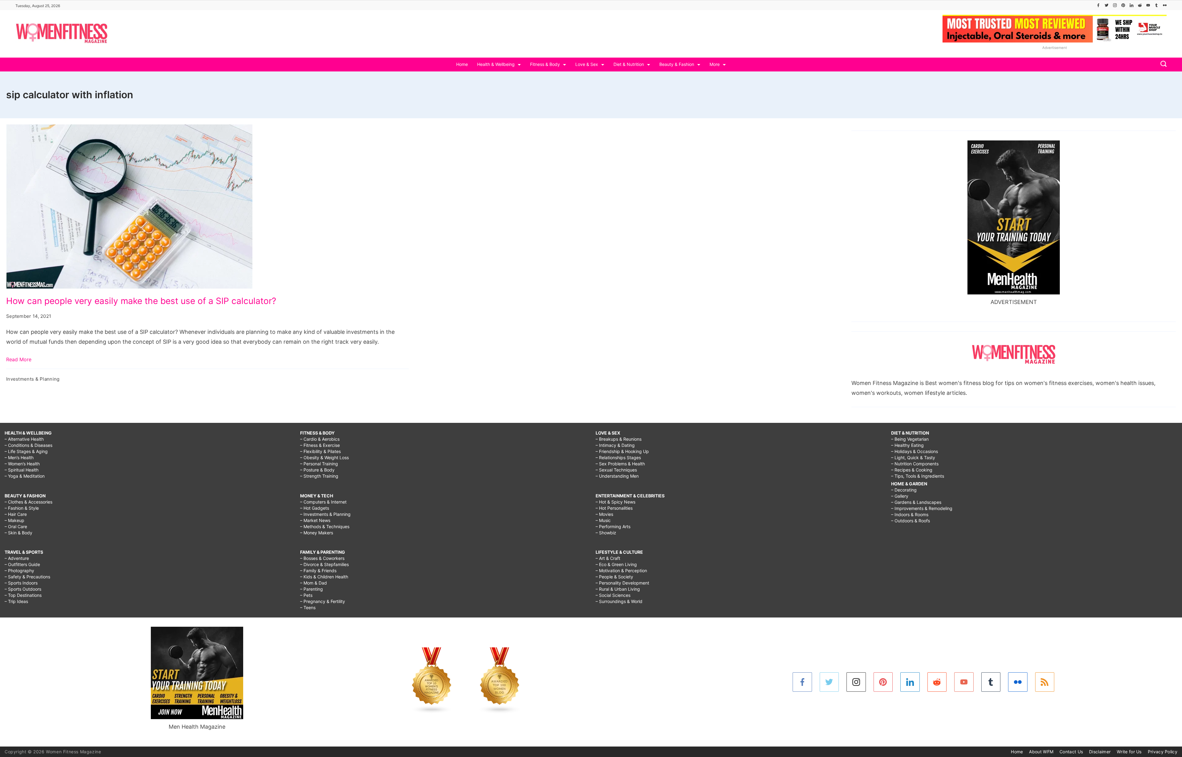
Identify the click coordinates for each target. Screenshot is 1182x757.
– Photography (19, 570)
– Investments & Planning (325, 514)
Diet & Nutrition (628, 64)
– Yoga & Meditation (25, 476)
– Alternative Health (24, 439)
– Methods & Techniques (324, 526)
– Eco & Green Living (616, 564)
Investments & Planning (33, 379)
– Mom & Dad (313, 582)
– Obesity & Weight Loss (324, 457)
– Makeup (14, 520)
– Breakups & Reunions (618, 439)
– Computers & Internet (323, 501)
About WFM (1041, 751)
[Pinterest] (1123, 5)
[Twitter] (1106, 5)
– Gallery (899, 496)
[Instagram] (1115, 5)
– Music (603, 520)
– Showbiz (606, 532)
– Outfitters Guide (22, 564)
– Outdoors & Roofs (910, 520)
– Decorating (904, 489)
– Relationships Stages (618, 457)
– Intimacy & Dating (615, 445)
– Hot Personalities (614, 508)
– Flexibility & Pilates (320, 451)
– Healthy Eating (907, 445)
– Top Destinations (23, 595)
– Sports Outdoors (23, 589)
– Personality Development (622, 582)
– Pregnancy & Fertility (322, 601)
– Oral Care (16, 526)
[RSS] (1045, 682)
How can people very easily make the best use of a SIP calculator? (141, 301)
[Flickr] (1165, 5)
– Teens (308, 607)
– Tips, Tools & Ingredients (917, 476)
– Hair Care (16, 514)
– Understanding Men (617, 476)
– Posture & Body (317, 469)
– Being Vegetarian (910, 439)
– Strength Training (319, 476)
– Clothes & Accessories (28, 501)
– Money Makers (316, 532)
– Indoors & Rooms (909, 514)
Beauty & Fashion (676, 64)
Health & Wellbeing (496, 64)
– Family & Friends (318, 570)
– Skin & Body (18, 532)
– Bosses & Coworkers (322, 558)
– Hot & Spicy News (615, 501)
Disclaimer (1100, 751)
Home (462, 64)
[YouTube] (1148, 5)
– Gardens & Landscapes (916, 502)
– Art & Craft (608, 558)
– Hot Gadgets (314, 508)
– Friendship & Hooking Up (622, 451)
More (715, 64)
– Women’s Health (22, 463)
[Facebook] (1098, 5)
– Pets (306, 595)
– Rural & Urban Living (618, 589)
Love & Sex (586, 64)
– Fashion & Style (22, 508)
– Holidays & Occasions (914, 451)
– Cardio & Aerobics (320, 439)
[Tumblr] (1156, 5)
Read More (18, 359)
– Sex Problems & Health (620, 463)
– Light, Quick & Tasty (913, 457)
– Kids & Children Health (324, 576)
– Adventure (17, 558)
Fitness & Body (545, 64)
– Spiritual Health (21, 469)
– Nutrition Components (915, 463)
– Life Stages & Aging (26, 451)
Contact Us (1071, 751)
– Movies (604, 514)
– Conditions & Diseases (28, 445)
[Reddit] (1140, 5)
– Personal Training (319, 463)
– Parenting (311, 589)
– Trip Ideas (16, 601)
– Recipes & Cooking (911, 469)
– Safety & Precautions (27, 576)
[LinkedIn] (1131, 5)
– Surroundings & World (619, 601)
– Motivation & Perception (621, 570)
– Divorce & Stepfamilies (324, 564)
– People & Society (614, 576)
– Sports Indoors (21, 582)
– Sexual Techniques (616, 469)
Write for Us (1129, 751)
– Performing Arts (613, 526)
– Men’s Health (19, 457)
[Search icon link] (1162, 64)
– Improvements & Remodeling (921, 508)
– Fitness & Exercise (320, 445)
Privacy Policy (1162, 751)
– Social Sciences (613, 595)
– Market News (315, 520)
